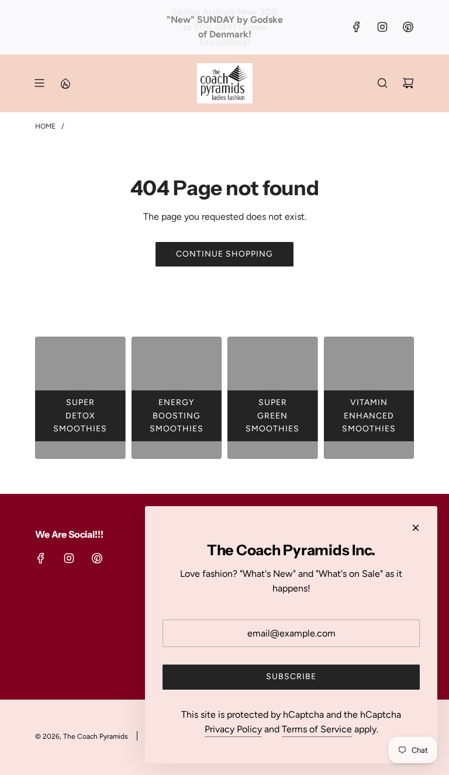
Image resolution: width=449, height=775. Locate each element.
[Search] (382, 83)
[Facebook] (356, 27)
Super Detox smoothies (80, 415)
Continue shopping (224, 254)
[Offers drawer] (65, 83)
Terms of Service (317, 729)
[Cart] (408, 83)
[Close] (416, 528)
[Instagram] (382, 27)
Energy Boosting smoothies (176, 415)
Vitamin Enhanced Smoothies (369, 415)
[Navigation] (39, 83)
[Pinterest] (408, 27)
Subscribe (291, 676)
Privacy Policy (233, 729)
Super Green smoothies (272, 415)
